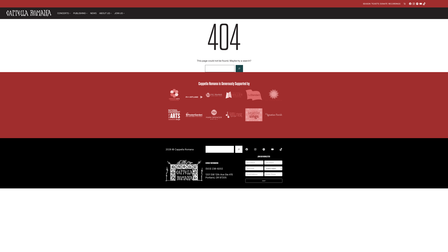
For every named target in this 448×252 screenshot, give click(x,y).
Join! (264, 181)
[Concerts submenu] (70, 13)
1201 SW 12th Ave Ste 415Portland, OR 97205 (219, 176)
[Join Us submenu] (124, 13)
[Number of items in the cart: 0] (404, 3)
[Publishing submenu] (87, 13)
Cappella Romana (184, 149)
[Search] (239, 68)
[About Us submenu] (111, 13)
